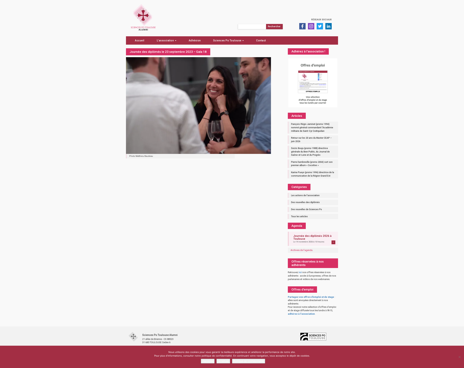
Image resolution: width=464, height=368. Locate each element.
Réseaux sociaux (321, 19)
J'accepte (207, 361)
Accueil (139, 40)
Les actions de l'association (305, 195)
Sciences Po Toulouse (227, 40)
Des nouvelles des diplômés (305, 202)
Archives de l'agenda (301, 250)
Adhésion (195, 40)
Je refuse (223, 361)
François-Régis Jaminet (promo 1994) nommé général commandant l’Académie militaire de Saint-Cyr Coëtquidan (312, 127)
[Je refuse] (459, 357)
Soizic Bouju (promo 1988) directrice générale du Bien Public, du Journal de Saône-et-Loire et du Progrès (310, 151)
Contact (261, 40)
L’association (166, 40)
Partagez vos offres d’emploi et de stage (311, 297)
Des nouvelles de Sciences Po (306, 209)
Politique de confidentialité (248, 361)
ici (300, 272)
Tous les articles (299, 216)
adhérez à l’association (301, 313)
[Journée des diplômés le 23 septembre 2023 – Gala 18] (198, 105)
